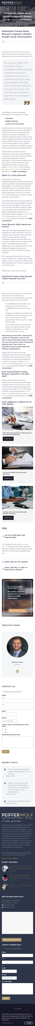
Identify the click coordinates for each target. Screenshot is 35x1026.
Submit (5, 751)
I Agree (28, 1023)
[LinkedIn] (17, 671)
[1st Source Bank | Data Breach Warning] (17, 457)
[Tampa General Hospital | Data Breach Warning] (17, 497)
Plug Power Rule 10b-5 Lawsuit (19, 801)
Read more (8, 439)
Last (3, 704)
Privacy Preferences (7, 1023)
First (3, 697)
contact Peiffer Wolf (14, 167)
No (6, 732)
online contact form (11, 169)
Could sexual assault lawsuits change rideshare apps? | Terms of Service (19, 772)
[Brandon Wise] (17, 654)
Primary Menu (31, 3)
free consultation (17, 610)
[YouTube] (20, 1008)
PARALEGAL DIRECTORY (11, 940)
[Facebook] (15, 1008)
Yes (6, 729)
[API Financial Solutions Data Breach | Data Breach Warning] (17, 418)
